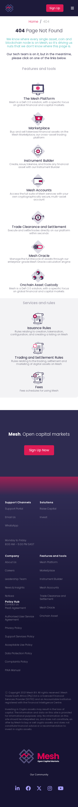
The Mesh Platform (39, 98)
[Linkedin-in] (17, 788)
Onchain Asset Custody (39, 284)
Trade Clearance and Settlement (39, 226)
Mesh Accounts (39, 190)
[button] (72, 8)
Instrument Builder (39, 160)
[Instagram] (50, 788)
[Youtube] (61, 788)
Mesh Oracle (39, 255)
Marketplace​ (39, 128)
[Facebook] (28, 788)
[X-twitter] (39, 788)
